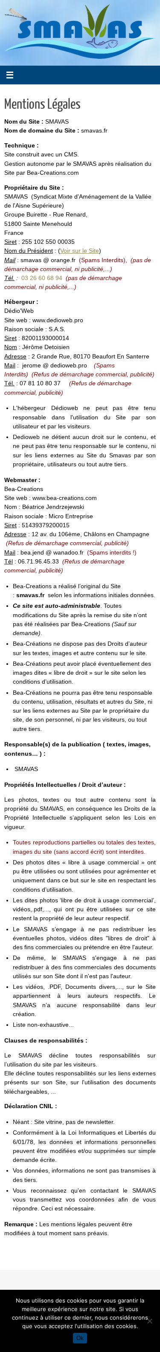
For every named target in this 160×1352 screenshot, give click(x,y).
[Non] (149, 1321)
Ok (80, 1338)
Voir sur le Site (79, 250)
